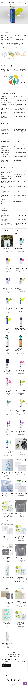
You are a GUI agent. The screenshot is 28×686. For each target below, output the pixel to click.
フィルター (8, 230)
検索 (14, 652)
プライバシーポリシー (14, 656)
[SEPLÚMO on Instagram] (8, 680)
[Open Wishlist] (25, 683)
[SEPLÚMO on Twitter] (19, 680)
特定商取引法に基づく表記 (14, 654)
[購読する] (24, 675)
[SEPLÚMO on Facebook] (15, 680)
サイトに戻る (6, 665)
